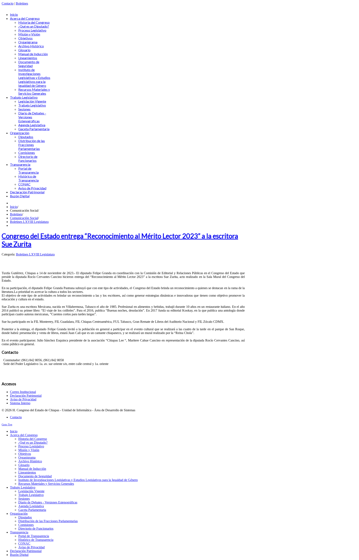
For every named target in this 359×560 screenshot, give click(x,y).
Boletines (22, 3)
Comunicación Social (24, 218)
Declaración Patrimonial (26, 395)
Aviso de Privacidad (23, 399)
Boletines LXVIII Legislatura (29, 222)
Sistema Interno (20, 403)
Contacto (8, 3)
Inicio (13, 207)
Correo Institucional (23, 392)
